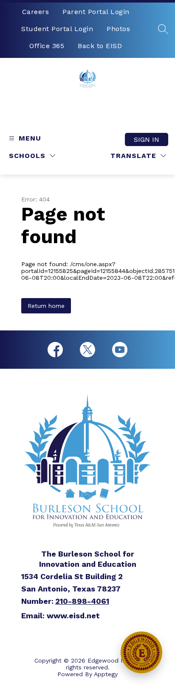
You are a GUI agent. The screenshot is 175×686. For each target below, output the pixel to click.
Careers (35, 12)
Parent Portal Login (96, 12)
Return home (46, 305)
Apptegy (106, 674)
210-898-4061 (82, 601)
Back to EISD (100, 46)
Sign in (146, 139)
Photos (118, 29)
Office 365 (46, 46)
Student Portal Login (57, 29)
